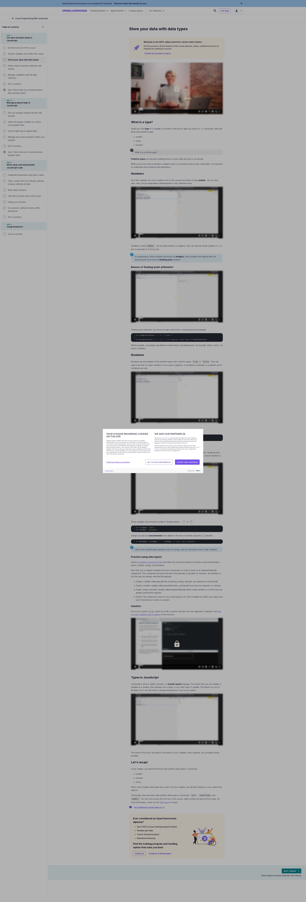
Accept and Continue (187, 462)
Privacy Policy (109, 470)
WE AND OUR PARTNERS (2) (169, 434)
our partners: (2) (165, 438)
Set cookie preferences (159, 462)
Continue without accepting (118, 462)
